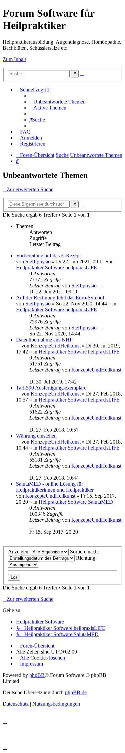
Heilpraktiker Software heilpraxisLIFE (56, 267)
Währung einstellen (36, 436)
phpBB (37, 675)
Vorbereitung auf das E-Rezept (48, 255)
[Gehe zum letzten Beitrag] (100, 285)
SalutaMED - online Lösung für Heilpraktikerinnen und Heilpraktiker (55, 487)
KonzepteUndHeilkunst (56, 345)
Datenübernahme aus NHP (44, 339)
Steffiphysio (38, 261)
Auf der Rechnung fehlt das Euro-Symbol (60, 297)
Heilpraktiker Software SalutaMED (76, 502)
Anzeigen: (19, 551)
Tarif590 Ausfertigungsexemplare (51, 388)
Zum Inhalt (14, 59)
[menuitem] (57, 101)
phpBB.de (76, 692)
